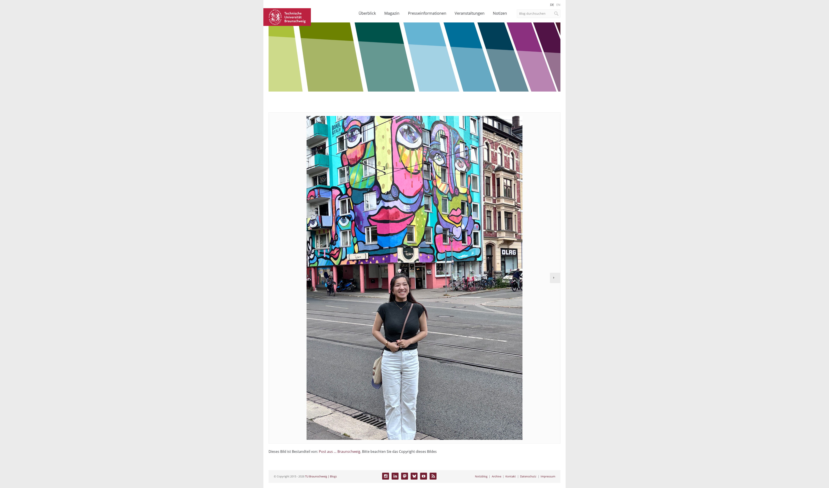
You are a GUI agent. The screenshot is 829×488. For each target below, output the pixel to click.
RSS (433, 476)
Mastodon (404, 476)
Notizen (500, 13)
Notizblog (481, 476)
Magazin (391, 13)
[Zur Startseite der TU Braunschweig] (287, 16)
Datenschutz (528, 476)
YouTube (423, 476)
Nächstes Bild (555, 278)
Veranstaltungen (469, 13)
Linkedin (395, 476)
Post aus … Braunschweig (339, 451)
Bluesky (414, 476)
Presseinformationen (427, 13)
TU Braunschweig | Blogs (321, 476)
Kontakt (510, 476)
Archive (496, 476)
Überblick (367, 13)
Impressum (548, 476)
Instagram (385, 476)
